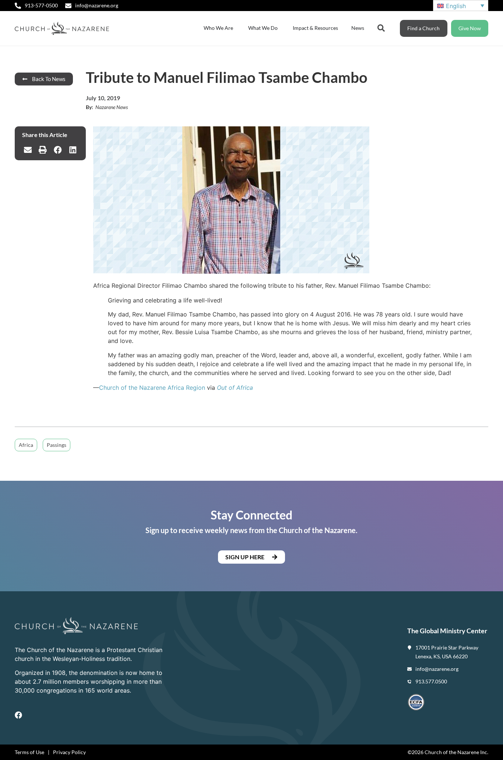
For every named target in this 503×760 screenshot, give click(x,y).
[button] (28, 150)
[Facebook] (18, 715)
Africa (26, 445)
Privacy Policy (69, 752)
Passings (56, 445)
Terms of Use (29, 752)
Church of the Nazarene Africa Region (152, 387)
